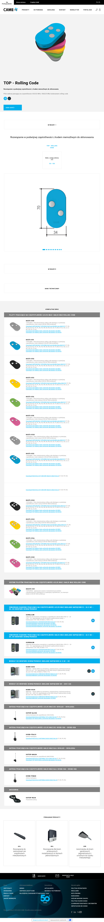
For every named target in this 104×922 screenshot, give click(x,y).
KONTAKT (6, 896)
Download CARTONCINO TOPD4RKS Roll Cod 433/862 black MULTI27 (46, 506)
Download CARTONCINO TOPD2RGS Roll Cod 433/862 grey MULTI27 (45, 326)
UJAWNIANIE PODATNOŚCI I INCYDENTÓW (84, 903)
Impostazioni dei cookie (79, 906)
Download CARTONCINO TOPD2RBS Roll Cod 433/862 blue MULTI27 (45, 345)
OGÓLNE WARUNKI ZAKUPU (79, 898)
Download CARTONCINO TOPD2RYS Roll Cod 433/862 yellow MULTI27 (46, 383)
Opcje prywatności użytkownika (58, 920)
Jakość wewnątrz (10, 898)
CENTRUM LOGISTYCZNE (27, 891)
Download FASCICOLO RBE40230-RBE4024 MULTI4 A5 (41, 674)
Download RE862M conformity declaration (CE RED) (40, 651)
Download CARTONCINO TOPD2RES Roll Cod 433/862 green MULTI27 (46, 402)
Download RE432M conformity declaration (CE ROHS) (41, 625)
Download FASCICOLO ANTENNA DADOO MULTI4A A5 (41, 738)
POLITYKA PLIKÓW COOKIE (79, 901)
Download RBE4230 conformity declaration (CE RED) (41, 698)
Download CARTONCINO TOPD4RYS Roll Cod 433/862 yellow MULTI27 (46, 524)
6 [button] (53, 249)
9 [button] (59, 249)
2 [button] (46, 249)
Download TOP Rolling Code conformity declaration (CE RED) (43, 331)
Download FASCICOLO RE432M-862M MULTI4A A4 (40, 622)
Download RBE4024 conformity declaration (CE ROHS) (41, 675)
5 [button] (51, 249)
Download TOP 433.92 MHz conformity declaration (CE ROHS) (43, 718)
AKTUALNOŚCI (49, 888)
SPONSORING (8, 891)
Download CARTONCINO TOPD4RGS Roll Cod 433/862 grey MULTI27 (45, 440)
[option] (52, 43)
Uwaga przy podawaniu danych (40, 920)
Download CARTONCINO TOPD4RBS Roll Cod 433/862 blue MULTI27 (45, 459)
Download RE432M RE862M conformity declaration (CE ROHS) (44, 626)
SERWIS (22, 888)
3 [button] (48, 249)
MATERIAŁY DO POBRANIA (53, 891)
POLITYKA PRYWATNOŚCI (79, 888)
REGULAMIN (75, 891)
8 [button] (57, 249)
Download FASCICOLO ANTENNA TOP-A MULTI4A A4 (41, 717)
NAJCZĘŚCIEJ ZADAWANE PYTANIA (30, 893)
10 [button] (61, 249)
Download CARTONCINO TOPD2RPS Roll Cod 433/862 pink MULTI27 (45, 421)
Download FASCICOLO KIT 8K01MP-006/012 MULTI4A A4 (42, 476)
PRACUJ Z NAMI (8, 893)
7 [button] (55, 249)
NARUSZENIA (75, 896)
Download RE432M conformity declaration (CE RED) (40, 623)
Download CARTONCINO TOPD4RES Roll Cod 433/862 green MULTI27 (46, 543)
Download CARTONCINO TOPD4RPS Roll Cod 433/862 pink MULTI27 (45, 562)
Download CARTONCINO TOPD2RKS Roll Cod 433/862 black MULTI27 (46, 364)
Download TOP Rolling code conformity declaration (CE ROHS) (44, 332)
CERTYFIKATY (8, 888)
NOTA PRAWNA (75, 893)
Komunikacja (48, 885)
